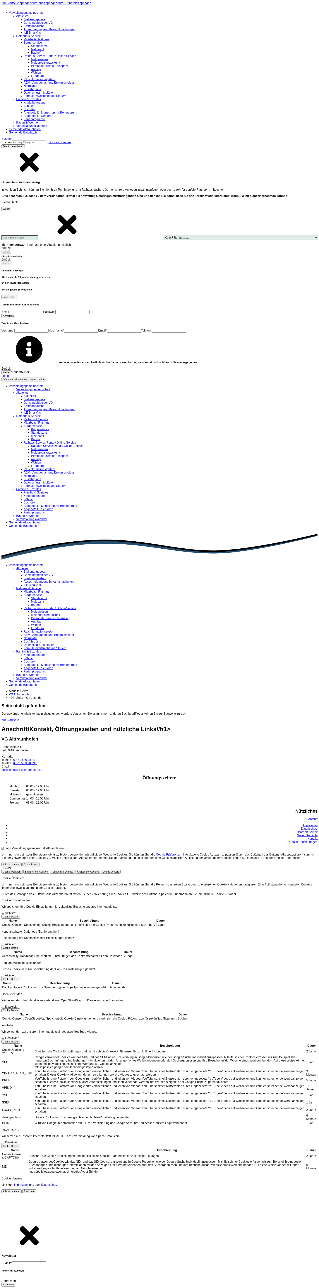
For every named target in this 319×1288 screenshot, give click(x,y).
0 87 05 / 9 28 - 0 (24, 759)
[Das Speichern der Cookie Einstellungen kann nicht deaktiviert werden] (2, 914)
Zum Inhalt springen (44, 3)
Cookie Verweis (111, 871)
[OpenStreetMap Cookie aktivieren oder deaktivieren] (2, 1007)
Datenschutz (309, 828)
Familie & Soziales (36, 492)
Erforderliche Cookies (36, 871)
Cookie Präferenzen (169, 854)
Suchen (6, 142)
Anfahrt (313, 819)
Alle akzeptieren (11, 864)
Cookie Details (10, 916)
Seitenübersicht (307, 835)
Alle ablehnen (31, 864)
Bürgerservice (40, 429)
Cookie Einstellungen (303, 842)
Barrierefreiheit (308, 832)
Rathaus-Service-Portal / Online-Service (57, 445)
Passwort (49, 311)
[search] (29, 142)
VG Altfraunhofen (20, 694)
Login (5, 375)
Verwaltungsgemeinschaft (33, 389)
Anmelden (8, 316)
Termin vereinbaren (13, 146)
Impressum (310, 825)
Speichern (29, 1191)
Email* (102, 330)
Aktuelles (30, 396)
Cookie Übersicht (12, 871)
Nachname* (56, 330)
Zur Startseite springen (16, 3)
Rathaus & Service (36, 419)
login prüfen (9, 297)
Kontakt (313, 838)
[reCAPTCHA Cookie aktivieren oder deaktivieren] (2, 1143)
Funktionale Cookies (62, 871)
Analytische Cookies (88, 871)
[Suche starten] (47, 143)
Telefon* (146, 330)
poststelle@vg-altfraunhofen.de (21, 769)
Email (5, 311)
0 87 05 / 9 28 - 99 (25, 763)
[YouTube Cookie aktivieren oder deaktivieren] (2, 1038)
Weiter (6, 208)
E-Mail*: (6, 1263)
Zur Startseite (10, 719)
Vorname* (7, 330)
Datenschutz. (49, 1184)
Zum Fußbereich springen (74, 3)
